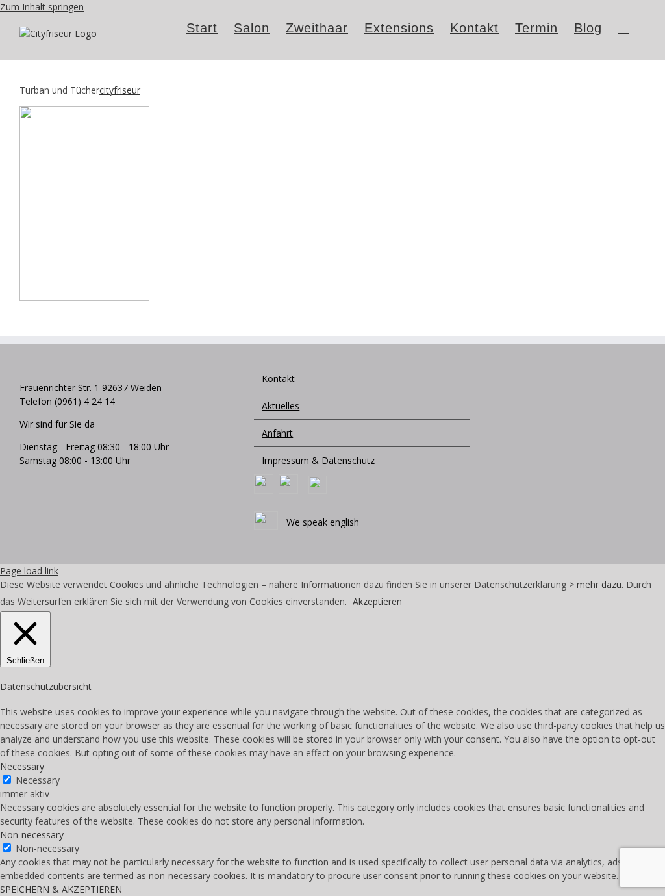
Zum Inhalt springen (42, 7)
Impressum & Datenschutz (318, 460)
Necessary (38, 780)
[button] (623, 27)
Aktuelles (280, 406)
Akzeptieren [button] (377, 601)
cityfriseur (119, 90)
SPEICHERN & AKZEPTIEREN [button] (61, 889)
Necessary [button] (22, 766)
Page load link (29, 571)
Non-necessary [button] (32, 834)
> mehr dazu (595, 584)
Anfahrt (277, 433)
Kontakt (278, 378)
